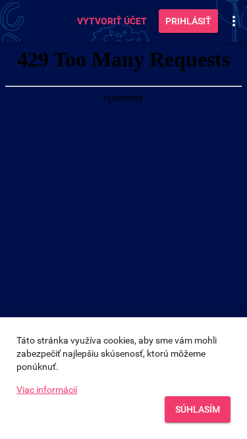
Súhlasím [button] (197, 409)
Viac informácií (46, 389)
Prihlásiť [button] (188, 21)
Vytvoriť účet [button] (112, 21)
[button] (234, 21)
